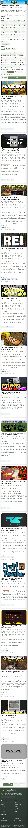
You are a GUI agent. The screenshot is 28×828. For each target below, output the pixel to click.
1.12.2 (18, 37)
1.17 (19, 30)
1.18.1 (7, 30)
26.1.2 (11, 20)
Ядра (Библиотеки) (7, 74)
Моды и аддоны (18, 804)
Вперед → (21, 784)
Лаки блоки (19, 71)
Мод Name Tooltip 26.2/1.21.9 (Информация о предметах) (10, 198)
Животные (5, 64)
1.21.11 (23, 20)
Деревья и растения (18, 69)
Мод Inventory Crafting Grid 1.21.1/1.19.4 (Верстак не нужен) (11, 393)
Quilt (16, 279)
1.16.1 (15, 32)
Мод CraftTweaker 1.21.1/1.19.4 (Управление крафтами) (11, 579)
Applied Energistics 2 (16, 551)
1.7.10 (22, 39)
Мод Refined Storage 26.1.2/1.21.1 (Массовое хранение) (12, 529)
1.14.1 (23, 34)
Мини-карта (6, 55)
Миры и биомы (14, 64)
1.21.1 (20, 23)
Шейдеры (10, 53)
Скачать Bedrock (18, 802)
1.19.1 (19, 27)
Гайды (16, 811)
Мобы (17, 60)
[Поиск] (26, 2)
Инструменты (6, 67)
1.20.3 (15, 25)
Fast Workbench (5, 356)
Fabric (14, 48)
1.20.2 (19, 25)
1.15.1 (2, 34)
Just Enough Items (5, 164)
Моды (3, 804)
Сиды (3, 818)
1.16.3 (7, 32)
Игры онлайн (4, 820)
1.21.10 (2, 23)
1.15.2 (23, 32)
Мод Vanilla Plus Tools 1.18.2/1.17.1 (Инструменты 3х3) (12, 672)
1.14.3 (14, 34)
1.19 (23, 27)
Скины (16, 816)
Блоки (4, 62)
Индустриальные (20, 53)
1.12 (2, 39)
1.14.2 (19, 34)
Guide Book (4, 493)
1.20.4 (11, 25)
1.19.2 (14, 27)
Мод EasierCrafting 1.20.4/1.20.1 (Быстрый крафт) (11, 626)
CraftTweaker (6, 590)
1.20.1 (24, 25)
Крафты (12, 71)
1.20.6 (2, 25)
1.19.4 (6, 27)
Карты (3, 808)
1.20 (2, 27)
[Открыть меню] (2, 2)
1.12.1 (22, 37)
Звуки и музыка (12, 62)
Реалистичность (6, 69)
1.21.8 (7, 23)
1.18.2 (2, 30)
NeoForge (8, 128)
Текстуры (4, 806)
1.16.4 (2, 32)
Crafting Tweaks (5, 313)
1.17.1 (14, 30)
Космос (4, 71)
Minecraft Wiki (17, 818)
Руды (14, 67)
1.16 (19, 32)
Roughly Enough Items (6, 263)
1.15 (6, 34)
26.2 (7, 20)
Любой (3, 48)
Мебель (21, 62)
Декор (4, 60)
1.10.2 (10, 39)
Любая (2, 20)
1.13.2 (6, 37)
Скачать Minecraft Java (6, 802)
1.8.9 (18, 39)
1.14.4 (10, 34)
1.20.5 (7, 25)
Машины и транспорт (8, 57)
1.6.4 (2, 41)
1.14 (2, 37)
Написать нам (18, 820)
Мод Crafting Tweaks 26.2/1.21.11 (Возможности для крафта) (12, 299)
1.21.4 (16, 23)
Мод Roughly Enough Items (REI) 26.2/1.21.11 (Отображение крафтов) (13, 249)
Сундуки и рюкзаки (21, 57)
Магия (11, 60)
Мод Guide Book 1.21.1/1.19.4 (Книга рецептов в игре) (13, 482)
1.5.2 (6, 41)
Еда (19, 67)
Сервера (3, 816)
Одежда (14, 55)
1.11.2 (6, 39)
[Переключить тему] (5, 2)
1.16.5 (22, 30)
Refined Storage (5, 540)
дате (17, 77)
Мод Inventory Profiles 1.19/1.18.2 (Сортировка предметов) (12, 716)
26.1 (19, 20)
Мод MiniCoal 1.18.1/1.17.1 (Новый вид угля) (12, 761)
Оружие (21, 55)
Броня (23, 60)
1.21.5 (11, 23)
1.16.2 (11, 32)
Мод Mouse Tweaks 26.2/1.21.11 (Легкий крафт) (11, 97)
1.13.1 (10, 37)
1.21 (24, 23)
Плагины (4, 811)
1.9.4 (14, 39)
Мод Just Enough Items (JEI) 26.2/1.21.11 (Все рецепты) (10, 149)
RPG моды (24, 64)
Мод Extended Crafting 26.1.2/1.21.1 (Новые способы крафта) (13, 434)
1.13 (14, 37)
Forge (9, 48)
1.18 (11, 30)
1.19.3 (10, 27)
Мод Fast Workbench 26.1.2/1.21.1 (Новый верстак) (12, 348)
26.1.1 (15, 20)
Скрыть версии (5, 44)
